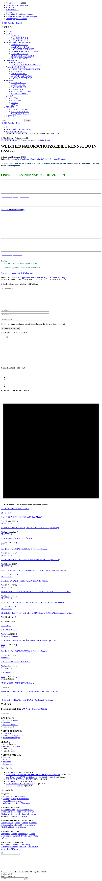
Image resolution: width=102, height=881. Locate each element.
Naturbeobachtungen (11, 720)
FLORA (14, 105)
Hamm (12, 801)
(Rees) (24, 816)
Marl (3, 827)
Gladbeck (33, 823)
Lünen (15, 836)
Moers (16, 812)
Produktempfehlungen (11, 738)
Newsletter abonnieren (11, 746)
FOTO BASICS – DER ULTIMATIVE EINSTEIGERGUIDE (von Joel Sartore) (33, 570)
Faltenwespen (6, 668)
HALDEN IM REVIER (20, 47)
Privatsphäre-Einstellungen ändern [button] (19, 14)
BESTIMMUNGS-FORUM (17, 5)
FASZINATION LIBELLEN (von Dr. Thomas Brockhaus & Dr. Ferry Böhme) (32, 602)
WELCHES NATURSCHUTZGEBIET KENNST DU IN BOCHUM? (29, 691)
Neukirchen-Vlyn (27, 812)
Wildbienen (5, 657)
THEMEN (10, 80)
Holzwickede (6, 836)
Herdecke (14, 847)
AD (2, 545)
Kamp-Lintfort (6, 812)
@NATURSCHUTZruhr (34, 709)
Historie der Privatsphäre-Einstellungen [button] (21, 16)
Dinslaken (11, 810)
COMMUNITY (12, 60)
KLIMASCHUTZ (18, 85)
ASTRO (14, 98)
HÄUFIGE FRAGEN (20, 112)
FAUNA (14, 103)
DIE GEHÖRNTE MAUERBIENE (15, 662)
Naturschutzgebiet (13, 273)
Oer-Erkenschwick (28, 825)
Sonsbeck (25, 814)
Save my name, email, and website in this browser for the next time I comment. (34, 324)
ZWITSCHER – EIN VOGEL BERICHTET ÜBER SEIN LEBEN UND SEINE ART (36, 592)
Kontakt (9, 12)
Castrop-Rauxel (7, 823)
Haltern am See (7, 825)
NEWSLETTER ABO (20, 109)
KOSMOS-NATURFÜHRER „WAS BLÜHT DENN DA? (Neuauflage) (30, 528)
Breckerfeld (5, 844)
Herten (17, 825)
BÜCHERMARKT (19, 74)
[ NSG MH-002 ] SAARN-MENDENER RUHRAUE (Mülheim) (27, 700)
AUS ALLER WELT (19, 40)
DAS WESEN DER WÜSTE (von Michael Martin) (21, 517)
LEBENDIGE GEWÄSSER (22, 56)
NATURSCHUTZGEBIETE (22, 49)
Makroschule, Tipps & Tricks (14, 735)
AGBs (5, 759)
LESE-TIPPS (6, 513)
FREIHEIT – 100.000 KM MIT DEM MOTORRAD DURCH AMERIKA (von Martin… (37, 613)
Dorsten (25, 823)
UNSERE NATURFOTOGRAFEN (25, 69)
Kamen (32, 834)
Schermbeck (15, 814)
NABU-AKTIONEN (19, 94)
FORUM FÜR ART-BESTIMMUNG (26, 65)
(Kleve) (17, 816)
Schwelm (22, 847)
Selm (30, 836)
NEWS (9, 33)
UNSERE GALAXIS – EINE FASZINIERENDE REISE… (25, 581)
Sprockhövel (33, 847)
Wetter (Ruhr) (6, 849)
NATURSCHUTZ (18, 87)
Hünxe (30, 810)
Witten (15, 849)
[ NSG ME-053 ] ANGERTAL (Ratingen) (17, 683)
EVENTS (10, 7)
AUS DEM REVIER (19, 38)
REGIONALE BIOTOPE (11, 140)
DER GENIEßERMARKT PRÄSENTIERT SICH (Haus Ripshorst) (28, 640)
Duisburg (6, 799)
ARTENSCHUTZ (18, 83)
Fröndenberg (23, 834)
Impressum (7, 762)
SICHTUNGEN (17, 62)
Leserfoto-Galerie (9, 733)
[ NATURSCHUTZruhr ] (11, 123)
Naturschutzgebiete (29, 140)
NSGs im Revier (43, 140)
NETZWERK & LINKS (21, 114)
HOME (9, 31)
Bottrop (14, 796)
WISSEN (9, 96)
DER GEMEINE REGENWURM (19, 783)
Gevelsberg (25, 844)
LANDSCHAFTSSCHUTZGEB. (24, 51)
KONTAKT (11, 116)
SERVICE (10, 107)
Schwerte (23, 836)
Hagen (5, 801)
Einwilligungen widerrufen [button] (16, 19)
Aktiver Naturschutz (10, 725)
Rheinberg (5, 814)
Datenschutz (7, 764)
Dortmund (22, 796)
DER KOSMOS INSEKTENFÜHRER (17, 538)
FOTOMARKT (17, 71)
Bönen (14, 834)
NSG (22, 273)
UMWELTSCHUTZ (19, 89)
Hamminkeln (22, 810)
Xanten (10, 816)
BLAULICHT (17, 36)
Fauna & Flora (8, 727)
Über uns (6, 757)
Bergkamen (5, 834)
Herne (18, 801)
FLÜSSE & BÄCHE (19, 45)
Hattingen (5, 847)
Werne (4, 838)
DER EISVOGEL (13, 786)
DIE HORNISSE (8, 672)
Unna (35, 836)
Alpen (3, 810)
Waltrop (23, 827)
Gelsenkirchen (23, 799)
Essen (3, 273)
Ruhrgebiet (28, 273)
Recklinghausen (12, 827)
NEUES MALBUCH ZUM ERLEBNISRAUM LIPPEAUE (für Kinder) (30, 560)
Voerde (33, 814)
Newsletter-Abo (12, 10)
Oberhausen (25, 803)
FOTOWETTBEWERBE (21, 76)
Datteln (17, 823)
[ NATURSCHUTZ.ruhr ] (11, 23)
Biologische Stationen (9, 636)
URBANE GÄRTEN (19, 54)
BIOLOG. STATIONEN (21, 91)
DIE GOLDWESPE (9, 630)
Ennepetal (15, 844)
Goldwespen (6, 626)
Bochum (6, 796)
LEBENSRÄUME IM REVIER (19, 42)
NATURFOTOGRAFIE (16, 67)
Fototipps (6, 722)
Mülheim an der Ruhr (11, 803)
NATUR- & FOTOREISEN (22, 78)
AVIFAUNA (16, 100)
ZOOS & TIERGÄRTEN (21, 58)
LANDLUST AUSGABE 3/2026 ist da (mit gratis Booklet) (24, 549)
